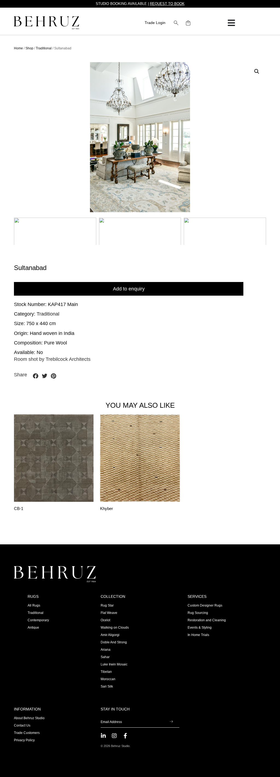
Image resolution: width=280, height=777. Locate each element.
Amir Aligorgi (110, 635)
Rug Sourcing (198, 612)
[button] (176, 23)
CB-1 (18, 508)
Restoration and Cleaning (207, 620)
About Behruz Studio (29, 718)
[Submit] (171, 721)
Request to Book (167, 4)
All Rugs (34, 605)
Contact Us (22, 725)
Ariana (105, 649)
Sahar (105, 657)
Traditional (44, 48)
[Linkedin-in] (103, 736)
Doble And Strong (114, 642)
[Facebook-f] (125, 736)
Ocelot (105, 620)
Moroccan (108, 679)
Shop (29, 48)
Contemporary (38, 620)
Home (18, 48)
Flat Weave (109, 612)
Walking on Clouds (115, 627)
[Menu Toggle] (231, 23)
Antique (33, 627)
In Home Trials (198, 635)
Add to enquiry (129, 289)
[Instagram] (114, 736)
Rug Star (107, 605)
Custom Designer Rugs (205, 605)
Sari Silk (107, 686)
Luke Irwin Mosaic (114, 664)
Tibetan (106, 671)
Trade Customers (27, 732)
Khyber (106, 508)
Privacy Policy (24, 740)
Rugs (33, 596)
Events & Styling (200, 627)
